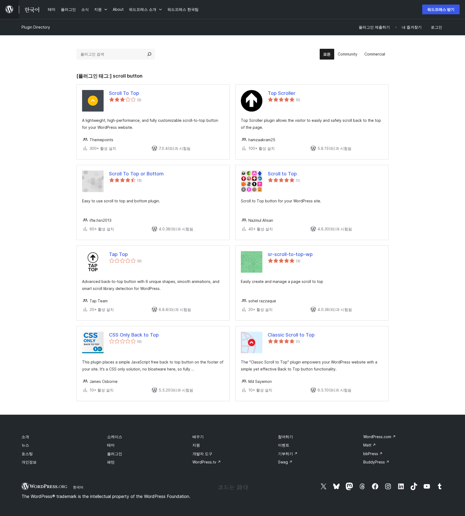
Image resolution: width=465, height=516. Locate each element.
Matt (369, 445)
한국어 (78, 487)
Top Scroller (281, 93)
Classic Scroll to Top (291, 335)
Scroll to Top (282, 173)
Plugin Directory (36, 27)
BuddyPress (376, 462)
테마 (111, 445)
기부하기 (288, 453)
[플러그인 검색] (149, 54)
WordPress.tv (206, 462)
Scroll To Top (124, 93)
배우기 (198, 436)
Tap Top (118, 254)
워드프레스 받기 (441, 9)
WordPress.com (379, 436)
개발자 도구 (202, 453)
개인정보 (29, 462)
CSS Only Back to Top (134, 335)
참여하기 (285, 436)
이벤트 (283, 445)
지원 (196, 445)
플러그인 (114, 453)
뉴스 (25, 445)
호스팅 (27, 453)
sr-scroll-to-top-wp (290, 254)
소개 (25, 436)
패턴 (111, 462)
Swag (285, 462)
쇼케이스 (114, 436)
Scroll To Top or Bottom (136, 173)
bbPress (373, 453)
